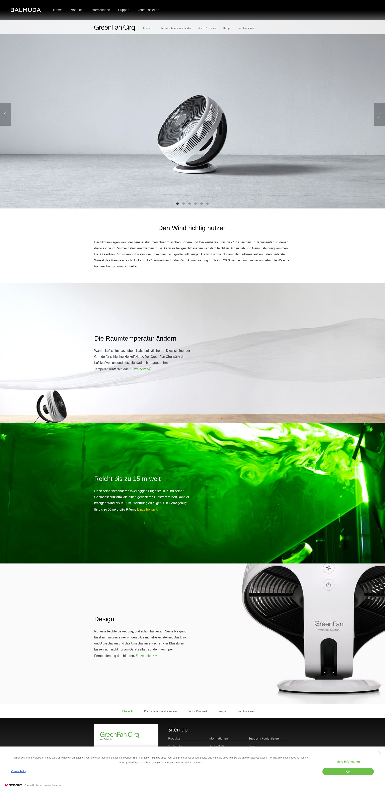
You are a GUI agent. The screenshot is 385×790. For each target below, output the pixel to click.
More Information (348, 761)
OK (348, 771)
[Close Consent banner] (379, 752)
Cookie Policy (18, 771)
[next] (379, 114)
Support (252, 746)
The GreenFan (175, 746)
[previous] (5, 114)
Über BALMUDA (216, 746)
